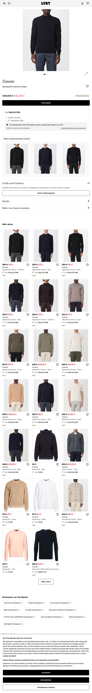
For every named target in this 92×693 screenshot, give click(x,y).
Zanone (8, 81)
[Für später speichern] (87, 86)
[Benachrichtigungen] (82, 3)
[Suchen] (9, 3)
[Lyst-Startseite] (45, 3)
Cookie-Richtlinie (9, 656)
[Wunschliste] (87, 3)
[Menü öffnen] (4, 3)
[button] (46, 40)
